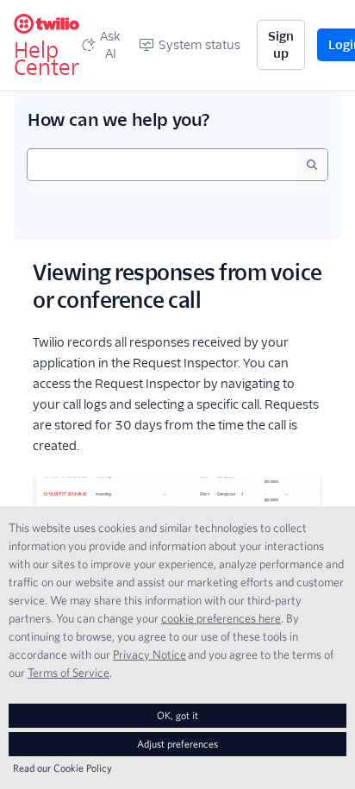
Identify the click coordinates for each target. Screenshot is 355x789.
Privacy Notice (149, 654)
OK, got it (177, 715)
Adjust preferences (177, 743)
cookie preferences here (221, 618)
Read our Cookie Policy (62, 767)
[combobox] (162, 164)
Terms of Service (68, 672)
